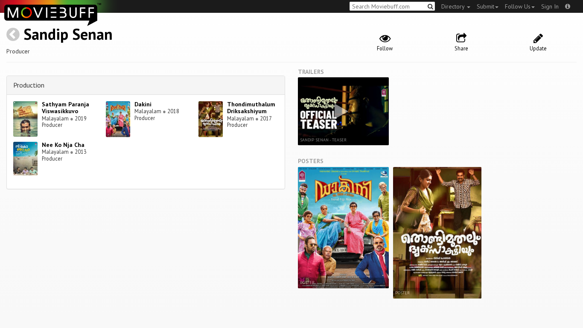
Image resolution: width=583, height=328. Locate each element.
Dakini (143, 104)
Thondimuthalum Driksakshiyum (251, 107)
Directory (453, 6)
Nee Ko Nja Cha (63, 145)
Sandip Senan (68, 34)
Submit (485, 6)
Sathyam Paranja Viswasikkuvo (65, 107)
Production (28, 85)
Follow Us (518, 6)
